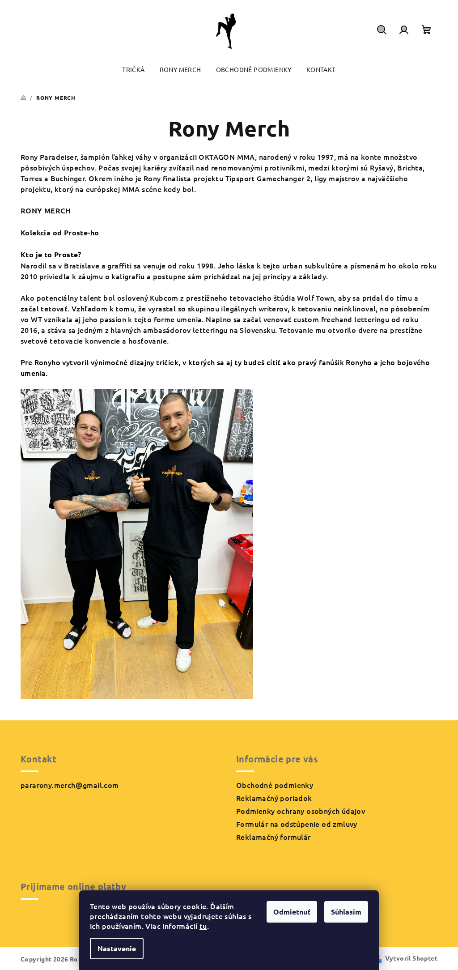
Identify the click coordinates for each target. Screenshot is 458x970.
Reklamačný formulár (273, 837)
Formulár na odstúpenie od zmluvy (296, 824)
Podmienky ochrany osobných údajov (300, 811)
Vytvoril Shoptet (411, 958)
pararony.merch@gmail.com (70, 785)
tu (203, 926)
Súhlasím (346, 911)
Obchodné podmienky (274, 785)
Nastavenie (117, 948)
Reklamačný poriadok (274, 798)
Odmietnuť (291, 911)
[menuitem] (133, 69)
